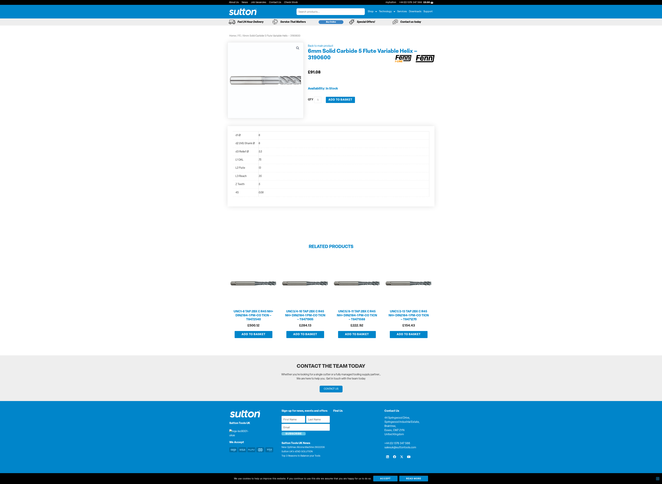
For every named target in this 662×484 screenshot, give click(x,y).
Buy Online (331, 22)
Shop (371, 11)
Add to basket (340, 99)
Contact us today (410, 22)
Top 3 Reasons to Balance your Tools (301, 456)
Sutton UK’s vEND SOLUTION (297, 451)
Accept (385, 478)
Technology (385, 11)
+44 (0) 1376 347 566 (397, 443)
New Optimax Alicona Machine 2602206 (303, 447)
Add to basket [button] (253, 334)
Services (402, 11)
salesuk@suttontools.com (400, 447)
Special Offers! (366, 22)
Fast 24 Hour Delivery (250, 22)
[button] (298, 48)
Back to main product (320, 46)
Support (428, 11)
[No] (657, 478)
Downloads (415, 11)
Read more (413, 478)
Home (232, 36)
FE (239, 36)
